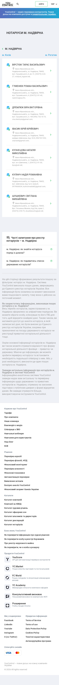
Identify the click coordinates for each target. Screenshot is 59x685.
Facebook (8, 620)
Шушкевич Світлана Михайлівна (24, 197)
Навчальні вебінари (14, 433)
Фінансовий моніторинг (15, 464)
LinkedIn (8, 624)
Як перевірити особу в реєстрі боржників (24, 539)
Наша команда (11, 421)
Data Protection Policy (36, 628)
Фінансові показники (14, 473)
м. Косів (6, 55)
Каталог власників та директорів (20, 516)
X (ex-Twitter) (10, 637)
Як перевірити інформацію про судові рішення (26, 535)
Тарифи (8, 413)
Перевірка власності (14, 469)
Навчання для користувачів (18, 438)
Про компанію (11, 417)
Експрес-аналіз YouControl (17, 485)
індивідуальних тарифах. (44, 14)
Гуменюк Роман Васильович (29, 86)
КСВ (6, 446)
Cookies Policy (32, 633)
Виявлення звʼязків (13, 481)
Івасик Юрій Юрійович (25, 128)
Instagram (9, 633)
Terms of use (32, 624)
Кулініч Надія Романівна (27, 174)
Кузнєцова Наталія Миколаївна (24, 152)
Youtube (8, 628)
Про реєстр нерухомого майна (19, 543)
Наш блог (8, 442)
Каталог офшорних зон (15, 512)
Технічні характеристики (38, 637)
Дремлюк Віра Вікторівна (27, 107)
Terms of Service (33, 620)
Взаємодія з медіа (13, 425)
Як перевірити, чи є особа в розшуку (21, 547)
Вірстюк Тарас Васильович (28, 64)
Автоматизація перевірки (16, 477)
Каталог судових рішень (16, 508)
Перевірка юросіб (13, 456)
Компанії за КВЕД (12, 504)
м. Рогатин (51, 55)
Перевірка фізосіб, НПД (15, 460)
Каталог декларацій (14, 520)
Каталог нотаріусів (13, 524)
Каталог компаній (13, 500)
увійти (41, 4)
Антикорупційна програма (38, 641)
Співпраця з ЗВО (12, 429)
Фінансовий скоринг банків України (21, 489)
